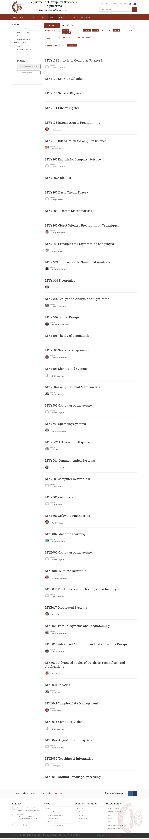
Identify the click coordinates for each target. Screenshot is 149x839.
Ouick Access (85, 17)
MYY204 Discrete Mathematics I (68, 211)
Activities (73, 17)
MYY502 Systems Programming (68, 350)
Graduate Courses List (24, 49)
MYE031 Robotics (57, 685)
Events (81, 815)
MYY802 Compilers (59, 497)
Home (101, 3)
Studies (51, 17)
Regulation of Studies (23, 39)
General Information (23, 32)
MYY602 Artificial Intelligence (67, 442)
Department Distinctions (56, 825)
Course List (20, 36)
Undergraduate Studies (22, 29)
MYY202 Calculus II (59, 178)
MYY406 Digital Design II (63, 317)
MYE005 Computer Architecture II (70, 552)
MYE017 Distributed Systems (66, 607)
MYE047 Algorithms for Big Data (68, 740)
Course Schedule (113, 808)
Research (62, 17)
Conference (83, 818)
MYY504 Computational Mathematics (72, 387)
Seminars (82, 812)
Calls (49, 822)
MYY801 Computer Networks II (67, 479)
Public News (52, 812)
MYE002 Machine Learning (65, 534)
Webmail (111, 822)
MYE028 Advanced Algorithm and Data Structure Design (86, 644)
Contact (114, 3)
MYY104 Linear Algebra (62, 108)
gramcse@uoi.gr (22, 825)
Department (32, 17)
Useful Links (122, 3)
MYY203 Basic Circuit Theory (66, 192)
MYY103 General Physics (63, 93)
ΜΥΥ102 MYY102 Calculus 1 (65, 79)
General (19, 46)
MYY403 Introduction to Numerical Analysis (77, 262)
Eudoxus (110, 818)
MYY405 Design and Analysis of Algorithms (77, 299)
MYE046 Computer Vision (64, 722)
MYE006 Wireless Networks (65, 571)
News (22, 17)
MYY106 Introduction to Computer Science (76, 141)
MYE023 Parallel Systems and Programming (77, 626)
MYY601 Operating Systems (65, 424)
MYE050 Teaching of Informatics (69, 758)
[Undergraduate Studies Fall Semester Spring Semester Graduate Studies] (29, 66)
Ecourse (110, 815)
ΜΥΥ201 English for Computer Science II (74, 159)
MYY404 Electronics (60, 280)
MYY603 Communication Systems (70, 460)
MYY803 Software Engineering (67, 516)
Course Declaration (114, 811)
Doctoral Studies (19, 53)
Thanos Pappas (114, 835)
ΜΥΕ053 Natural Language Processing (73, 777)
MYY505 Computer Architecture (68, 405)
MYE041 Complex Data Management (71, 703)
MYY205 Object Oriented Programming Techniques (82, 225)
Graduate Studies (20, 42)
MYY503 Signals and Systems (66, 369)
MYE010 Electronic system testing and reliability (81, 589)
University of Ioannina (115, 825)
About (107, 3)
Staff (42, 17)
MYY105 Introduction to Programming (72, 123)
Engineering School (114, 828)
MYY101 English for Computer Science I (73, 60)
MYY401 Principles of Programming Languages (79, 244)
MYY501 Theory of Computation (68, 336)
